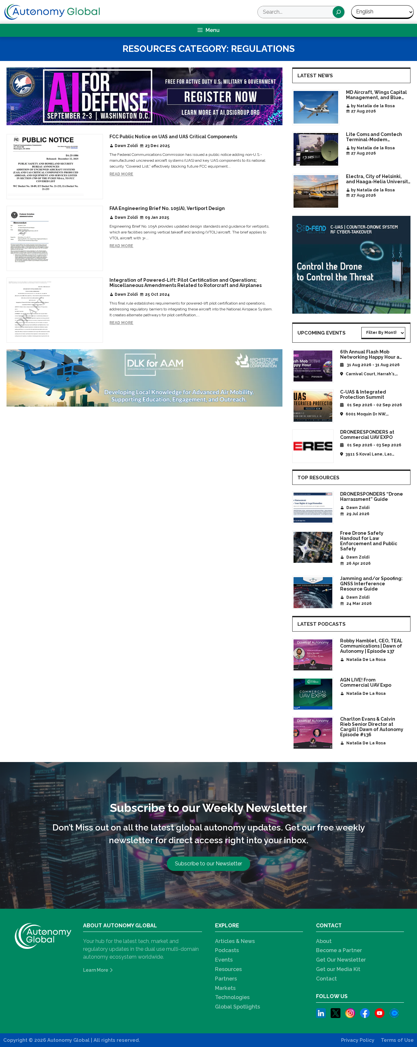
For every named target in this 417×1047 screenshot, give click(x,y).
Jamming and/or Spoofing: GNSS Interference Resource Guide (371, 583)
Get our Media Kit (338, 969)
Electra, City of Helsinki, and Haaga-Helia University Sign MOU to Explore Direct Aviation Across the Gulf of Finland (378, 179)
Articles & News (235, 941)
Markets (225, 988)
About (324, 941)
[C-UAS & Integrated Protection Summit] (313, 406)
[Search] (338, 12)
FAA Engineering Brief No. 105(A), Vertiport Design (167, 208)
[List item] (321, 1014)
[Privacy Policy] (357, 1040)
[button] (208, 864)
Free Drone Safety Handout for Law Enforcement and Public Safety (368, 541)
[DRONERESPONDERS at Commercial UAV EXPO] (313, 446)
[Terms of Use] (397, 1040)
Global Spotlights (237, 1007)
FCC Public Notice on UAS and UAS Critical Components (173, 136)
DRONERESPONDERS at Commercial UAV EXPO (367, 434)
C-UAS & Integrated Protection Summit (363, 394)
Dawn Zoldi (126, 145)
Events (224, 960)
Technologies (232, 997)
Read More (121, 174)
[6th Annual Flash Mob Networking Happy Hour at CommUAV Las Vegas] (313, 366)
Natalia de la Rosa (366, 659)
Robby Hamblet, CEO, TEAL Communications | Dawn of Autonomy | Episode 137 (371, 646)
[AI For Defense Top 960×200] (144, 97)
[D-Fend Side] (351, 266)
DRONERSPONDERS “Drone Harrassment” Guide (371, 496)
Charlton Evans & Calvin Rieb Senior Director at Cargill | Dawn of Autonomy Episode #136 (371, 726)
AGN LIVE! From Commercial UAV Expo (365, 682)
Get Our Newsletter (341, 960)
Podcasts (227, 950)
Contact (326, 979)
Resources (228, 969)
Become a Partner (339, 950)
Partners (226, 979)
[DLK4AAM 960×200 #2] (144, 379)
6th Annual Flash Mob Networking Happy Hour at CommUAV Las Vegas (370, 357)
